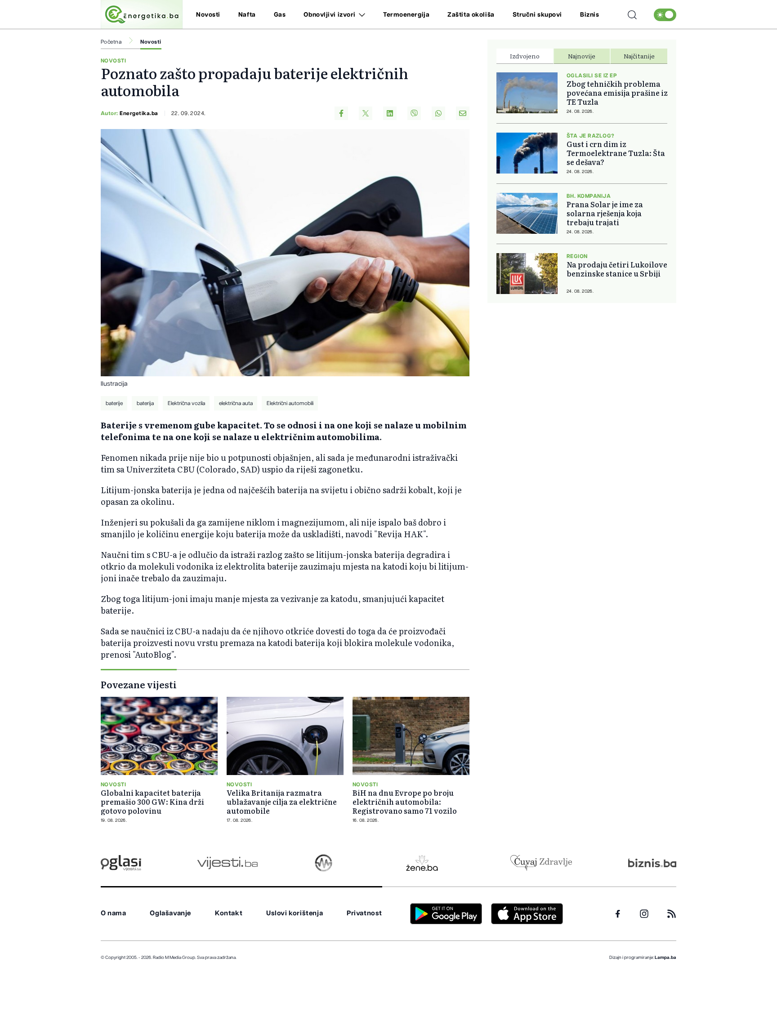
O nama (113, 913)
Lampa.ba (665, 957)
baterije (114, 403)
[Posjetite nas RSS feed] (671, 913)
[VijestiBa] (227, 863)
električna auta (236, 403)
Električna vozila (186, 403)
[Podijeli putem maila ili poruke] (462, 113)
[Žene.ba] (422, 863)
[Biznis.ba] (652, 862)
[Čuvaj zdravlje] (541, 863)
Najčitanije (639, 55)
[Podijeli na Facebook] (341, 113)
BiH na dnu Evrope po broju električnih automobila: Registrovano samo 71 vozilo (405, 801)
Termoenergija (406, 15)
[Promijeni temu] (665, 15)
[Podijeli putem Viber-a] (414, 113)
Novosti (208, 15)
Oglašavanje (170, 913)
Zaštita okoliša (470, 15)
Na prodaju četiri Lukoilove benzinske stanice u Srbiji (617, 269)
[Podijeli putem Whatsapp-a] (438, 113)
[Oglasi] (121, 863)
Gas (280, 15)
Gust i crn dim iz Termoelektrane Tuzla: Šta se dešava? (616, 152)
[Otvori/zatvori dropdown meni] (360, 15)
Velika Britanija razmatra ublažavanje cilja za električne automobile (282, 801)
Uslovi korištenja (294, 913)
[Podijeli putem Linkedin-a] (390, 113)
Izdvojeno (525, 55)
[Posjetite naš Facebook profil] (618, 914)
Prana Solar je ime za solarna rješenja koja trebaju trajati (605, 213)
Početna (111, 42)
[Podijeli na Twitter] (365, 113)
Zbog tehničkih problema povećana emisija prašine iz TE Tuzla (617, 92)
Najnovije (581, 55)
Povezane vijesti (139, 684)
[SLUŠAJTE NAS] (323, 863)
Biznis (589, 15)
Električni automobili (290, 403)
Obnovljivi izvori (330, 15)
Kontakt (228, 913)
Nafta (247, 15)
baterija (145, 403)
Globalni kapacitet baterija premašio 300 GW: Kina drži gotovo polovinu (152, 801)
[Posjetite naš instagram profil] (644, 913)
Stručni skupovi (537, 15)
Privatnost (364, 913)
